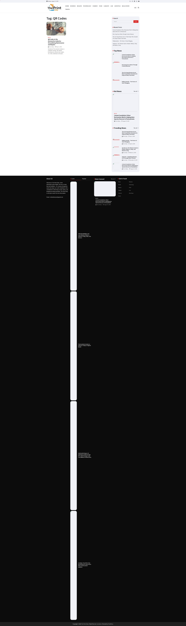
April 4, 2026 (132, 135)
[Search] (138, 8)
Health (79, 6)
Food (100, 6)
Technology (87, 6)
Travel (67, 9)
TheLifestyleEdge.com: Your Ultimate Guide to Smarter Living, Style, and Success (84, 235)
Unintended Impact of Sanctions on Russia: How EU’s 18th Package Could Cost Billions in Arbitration (84, 455)
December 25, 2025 (133, 152)
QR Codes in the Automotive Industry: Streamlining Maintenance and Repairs (56, 42)
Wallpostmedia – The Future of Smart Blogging (122, 41)
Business (73, 6)
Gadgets (106, 6)
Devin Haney (51, 46)
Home (67, 6)
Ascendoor (99, 624)
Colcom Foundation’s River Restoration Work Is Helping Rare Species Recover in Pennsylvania (129, 56)
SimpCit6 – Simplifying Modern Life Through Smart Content (129, 149)
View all (135, 91)
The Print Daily (84, 624)
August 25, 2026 (126, 121)
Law (112, 6)
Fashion (95, 6)
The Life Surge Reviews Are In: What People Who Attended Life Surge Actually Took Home (129, 74)
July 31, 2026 (133, 168)
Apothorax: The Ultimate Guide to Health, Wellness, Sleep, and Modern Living (130, 141)
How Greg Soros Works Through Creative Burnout (123, 34)
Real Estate (125, 6)
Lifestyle (117, 6)
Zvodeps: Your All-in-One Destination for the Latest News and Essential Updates (84, 565)
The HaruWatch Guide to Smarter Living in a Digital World (84, 346)
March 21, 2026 (133, 144)
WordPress (110, 624)
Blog (49, 37)
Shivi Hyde (125, 135)
